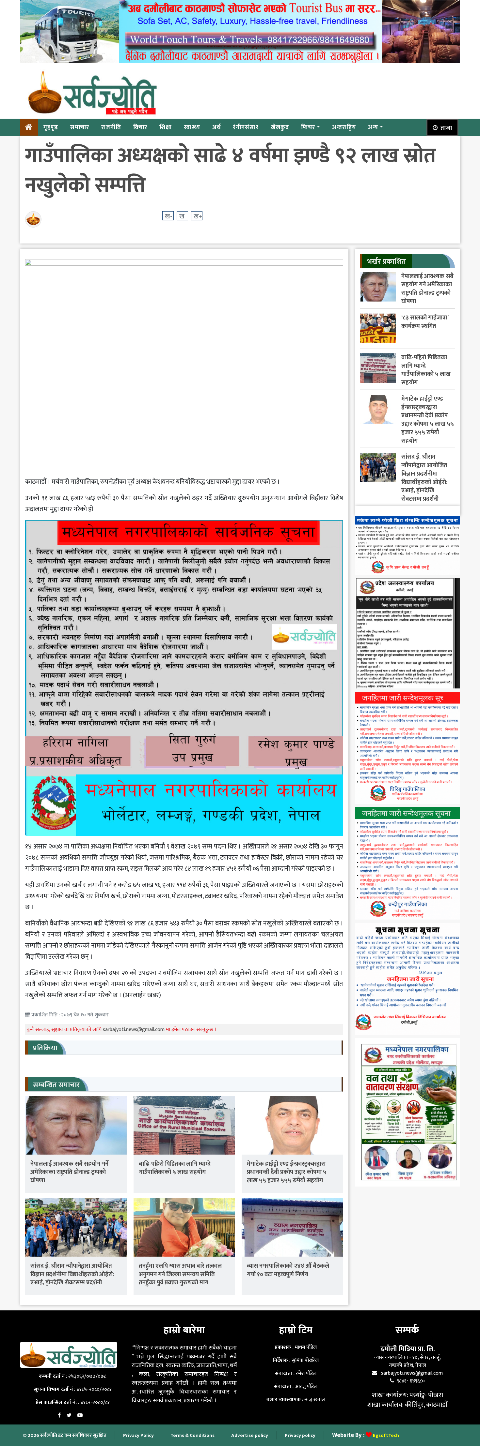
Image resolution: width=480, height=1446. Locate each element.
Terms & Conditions (192, 1435)
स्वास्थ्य (192, 127)
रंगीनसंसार (246, 127)
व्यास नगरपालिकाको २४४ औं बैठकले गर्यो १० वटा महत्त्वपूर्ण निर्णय (288, 1270)
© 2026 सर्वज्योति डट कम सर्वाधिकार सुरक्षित (64, 1435)
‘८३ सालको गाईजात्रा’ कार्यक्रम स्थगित (424, 322)
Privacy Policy (138, 1435)
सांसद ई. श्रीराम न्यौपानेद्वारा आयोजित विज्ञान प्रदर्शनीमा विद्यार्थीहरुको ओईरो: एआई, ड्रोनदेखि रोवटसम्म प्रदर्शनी (72, 1274)
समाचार (79, 127)
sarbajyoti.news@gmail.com (134, 1029)
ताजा (446, 128)
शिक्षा (165, 127)
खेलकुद (280, 127)
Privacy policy (300, 1435)
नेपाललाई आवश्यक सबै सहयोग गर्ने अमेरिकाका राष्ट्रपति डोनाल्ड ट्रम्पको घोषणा (69, 1172)
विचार (140, 127)
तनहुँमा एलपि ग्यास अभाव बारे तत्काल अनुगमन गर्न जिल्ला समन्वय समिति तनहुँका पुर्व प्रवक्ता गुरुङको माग (180, 1274)
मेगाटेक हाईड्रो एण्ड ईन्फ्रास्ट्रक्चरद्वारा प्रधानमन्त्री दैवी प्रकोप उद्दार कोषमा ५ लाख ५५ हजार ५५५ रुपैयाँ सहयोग (287, 1172)
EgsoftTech (386, 1435)
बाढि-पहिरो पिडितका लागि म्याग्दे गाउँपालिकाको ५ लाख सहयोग (175, 1168)
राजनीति (111, 127)
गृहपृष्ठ (50, 127)
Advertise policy (249, 1435)
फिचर (308, 127)
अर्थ (216, 127)
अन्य (373, 127)
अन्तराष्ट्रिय (344, 127)
